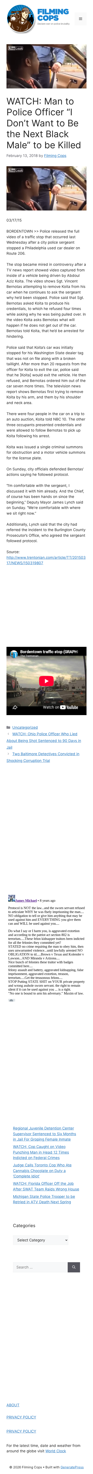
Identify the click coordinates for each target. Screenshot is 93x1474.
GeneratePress (72, 1467)
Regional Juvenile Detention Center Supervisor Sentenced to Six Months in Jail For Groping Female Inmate (44, 1133)
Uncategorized (25, 727)
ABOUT (12, 1405)
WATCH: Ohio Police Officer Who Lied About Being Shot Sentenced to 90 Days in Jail (43, 740)
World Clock (55, 1451)
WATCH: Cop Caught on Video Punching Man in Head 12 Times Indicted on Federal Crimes (41, 1152)
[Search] (74, 1267)
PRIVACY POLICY (21, 1417)
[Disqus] (46, 829)
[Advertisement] (46, 1061)
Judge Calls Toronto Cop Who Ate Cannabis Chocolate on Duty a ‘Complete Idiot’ (42, 1170)
